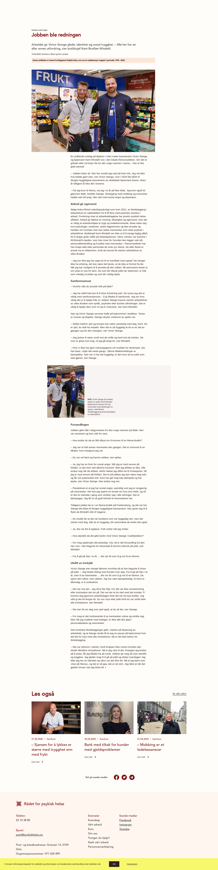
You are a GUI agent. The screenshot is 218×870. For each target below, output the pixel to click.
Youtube (124, 829)
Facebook (125, 820)
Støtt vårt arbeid (98, 842)
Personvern (132, 864)
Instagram (125, 824)
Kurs (91, 829)
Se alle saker (179, 693)
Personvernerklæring (100, 846)
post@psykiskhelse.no (29, 834)
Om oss (92, 833)
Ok (114, 864)
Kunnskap (94, 820)
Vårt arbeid (95, 824)
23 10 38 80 (23, 820)
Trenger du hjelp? (99, 838)
